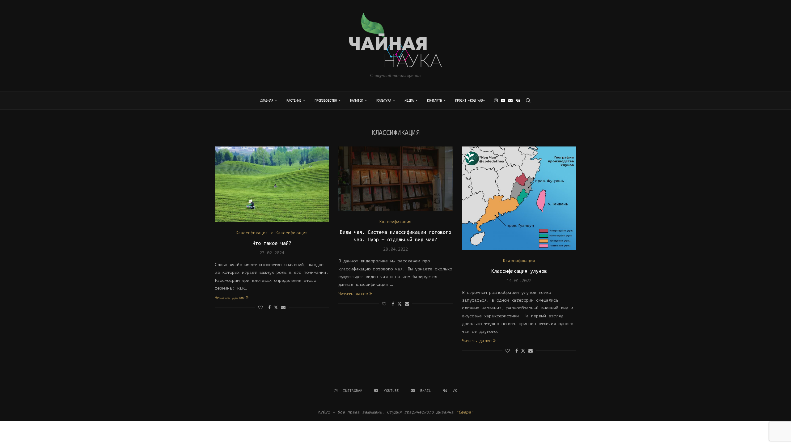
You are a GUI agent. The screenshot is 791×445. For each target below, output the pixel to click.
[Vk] (518, 100)
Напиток (356, 100)
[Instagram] (496, 100)
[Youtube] (503, 100)
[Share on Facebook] (269, 307)
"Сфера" (464, 412)
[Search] (528, 100)
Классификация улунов (519, 271)
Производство (326, 100)
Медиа (409, 100)
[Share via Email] (283, 307)
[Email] (510, 100)
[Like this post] (260, 307)
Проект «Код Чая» (470, 100)
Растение (293, 100)
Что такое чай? (271, 243)
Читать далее (229, 297)
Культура (383, 100)
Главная (266, 100)
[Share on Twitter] (276, 307)
